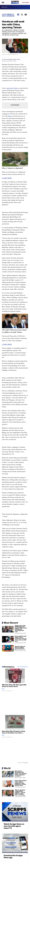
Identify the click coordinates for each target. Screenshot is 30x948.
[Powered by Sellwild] (25, 762)
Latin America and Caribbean (8, 15)
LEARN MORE (7, 178)
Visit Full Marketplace (22, 666)
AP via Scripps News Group (12, 59)
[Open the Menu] (2, 2)
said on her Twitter (12, 88)
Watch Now (25, 2)
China (10, 116)
